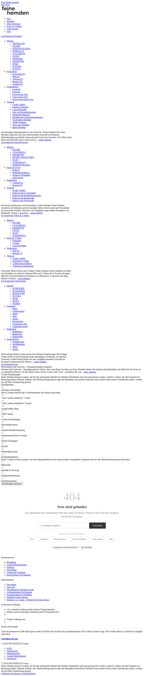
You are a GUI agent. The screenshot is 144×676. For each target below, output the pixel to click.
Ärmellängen (12, 87)
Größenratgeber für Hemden (19, 592)
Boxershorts (17, 321)
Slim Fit (15, 76)
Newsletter (11, 584)
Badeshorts (17, 331)
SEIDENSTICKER (21, 48)
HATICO (16, 69)
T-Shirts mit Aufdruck (22, 263)
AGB (9, 648)
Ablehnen (5, 673)
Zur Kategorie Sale (9, 364)
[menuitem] (75, 19)
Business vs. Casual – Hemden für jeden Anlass (28, 600)
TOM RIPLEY (19, 162)
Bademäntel (17, 336)
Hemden (44, 539)
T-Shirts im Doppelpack (23, 266)
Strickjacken (17, 177)
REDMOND (18, 61)
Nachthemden (18, 344)
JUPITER (16, 66)
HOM (15, 298)
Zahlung (10, 567)
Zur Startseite (86, 547)
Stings (15, 314)
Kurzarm (16, 92)
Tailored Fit (17, 79)
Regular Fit (17, 81)
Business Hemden (20, 107)
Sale (111, 539)
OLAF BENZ (18, 291)
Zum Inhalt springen (10, 2)
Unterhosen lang (19, 324)
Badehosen (17, 334)
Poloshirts (16, 240)
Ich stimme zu (16, 673)
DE (2, 5)
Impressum (11, 658)
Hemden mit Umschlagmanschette (27, 117)
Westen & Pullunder (21, 175)
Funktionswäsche (20, 326)
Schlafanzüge (18, 342)
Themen (10, 102)
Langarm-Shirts (19, 246)
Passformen (12, 71)
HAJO (15, 160)
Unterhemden (18, 311)
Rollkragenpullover (21, 172)
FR (6, 5)
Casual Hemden (19, 109)
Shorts (15, 319)
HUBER (16, 303)
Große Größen (18, 104)
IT (9, 5)
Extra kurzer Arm (20, 94)
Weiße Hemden (19, 122)
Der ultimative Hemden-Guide (20, 589)
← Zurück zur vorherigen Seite (65, 547)
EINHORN (17, 59)
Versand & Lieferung (16, 572)
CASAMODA (19, 54)
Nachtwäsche (13, 339)
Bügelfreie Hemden (21, 115)
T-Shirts (15, 243)
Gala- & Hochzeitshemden (24, 112)
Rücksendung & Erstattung (19, 575)
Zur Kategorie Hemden (11, 36)
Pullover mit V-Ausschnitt (23, 193)
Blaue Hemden (19, 127)
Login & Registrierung (17, 565)
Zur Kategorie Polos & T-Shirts (15, 215)
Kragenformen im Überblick (19, 595)
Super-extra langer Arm (22, 99)
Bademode (11, 329)
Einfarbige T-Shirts (20, 261)
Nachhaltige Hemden (21, 120)
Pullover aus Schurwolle (23, 200)
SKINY (15, 301)
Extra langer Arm (20, 97)
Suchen (97, 525)
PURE (15, 64)
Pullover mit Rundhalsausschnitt (26, 195)
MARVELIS (18, 51)
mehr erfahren (45, 140)
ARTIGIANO (18, 43)
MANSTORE (18, 293)
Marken (10, 41)
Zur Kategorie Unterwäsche (13, 281)
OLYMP (16, 46)
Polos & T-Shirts (14, 238)
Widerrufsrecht (13, 653)
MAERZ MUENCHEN (23, 157)
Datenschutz (12, 651)
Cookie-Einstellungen (16, 656)
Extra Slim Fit (18, 74)
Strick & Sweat (13, 167)
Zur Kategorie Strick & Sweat (14, 142)
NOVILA (16, 296)
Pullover (16, 170)
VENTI (15, 56)
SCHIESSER (18, 288)
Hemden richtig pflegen (17, 597)
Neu (32, 539)
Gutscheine (12, 570)
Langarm (16, 89)
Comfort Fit (17, 84)
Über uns (11, 587)
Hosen (15, 349)
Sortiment (11, 306)
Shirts (14, 309)
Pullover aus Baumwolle (23, 198)
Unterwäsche (98, 539)
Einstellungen (29, 673)
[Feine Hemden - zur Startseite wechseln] (15, 14)
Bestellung (11, 562)
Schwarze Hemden (20, 125)
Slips (14, 316)
